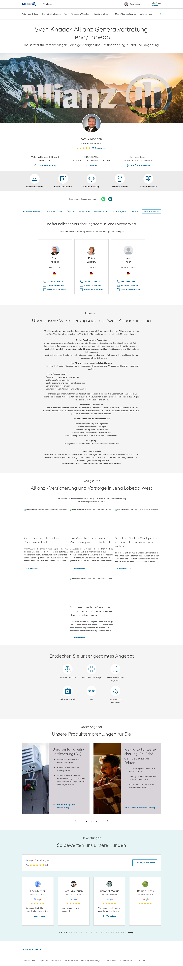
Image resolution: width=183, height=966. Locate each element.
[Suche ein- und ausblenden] (159, 14)
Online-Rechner (125, 960)
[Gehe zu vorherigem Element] (51, 932)
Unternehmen (110, 960)
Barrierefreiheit (71, 960)
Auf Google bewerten (144, 863)
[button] (91, 123)
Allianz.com (140, 960)
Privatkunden (48, 4)
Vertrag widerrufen (30, 949)
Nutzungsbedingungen (91, 960)
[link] (91, 181)
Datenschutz (56, 960)
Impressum (43, 960)
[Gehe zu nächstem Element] (131, 932)
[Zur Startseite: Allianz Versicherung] (29, 4)
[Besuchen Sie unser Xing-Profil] (110, 199)
